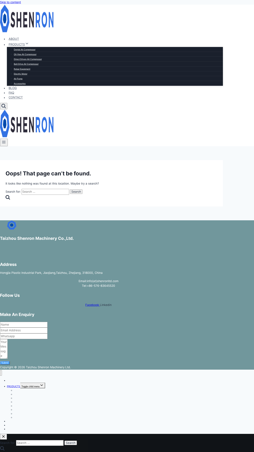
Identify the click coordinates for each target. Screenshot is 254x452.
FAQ (11, 92)
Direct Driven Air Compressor (28, 59)
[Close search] (3, 437)
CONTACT (16, 97)
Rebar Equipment (22, 69)
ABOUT (14, 39)
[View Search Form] (3, 106)
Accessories (20, 83)
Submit (4, 363)
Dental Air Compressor (24, 49)
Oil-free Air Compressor (25, 54)
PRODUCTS (13, 386)
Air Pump (18, 78)
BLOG (13, 88)
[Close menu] (1, 373)
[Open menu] (4, 142)
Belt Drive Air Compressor (26, 64)
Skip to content (10, 2)
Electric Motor (20, 74)
